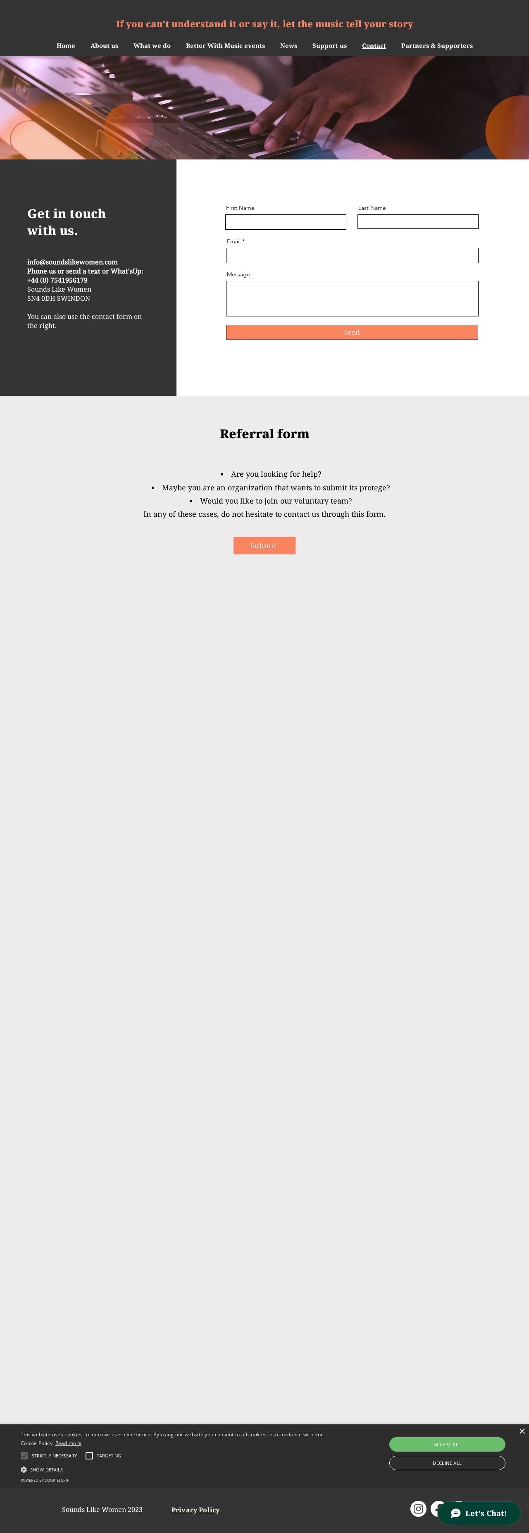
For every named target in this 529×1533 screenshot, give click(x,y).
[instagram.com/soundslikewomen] (418, 1509)
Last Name (372, 208)
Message (238, 274)
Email (234, 241)
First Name (240, 208)
